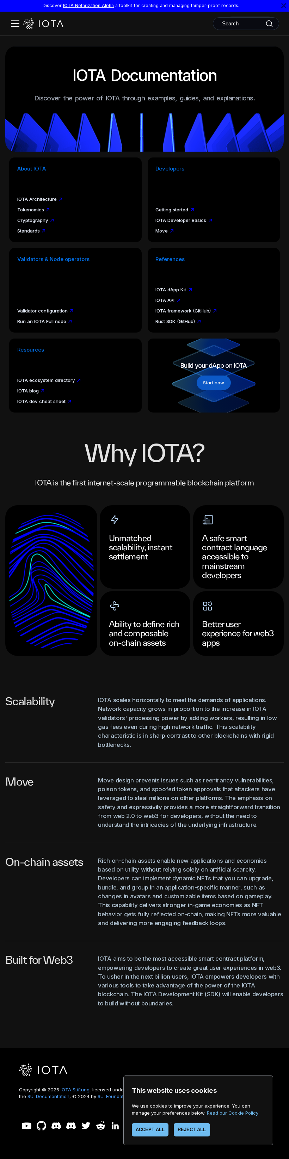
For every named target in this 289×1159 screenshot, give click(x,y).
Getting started (171, 209)
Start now (213, 382)
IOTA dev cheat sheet (41, 401)
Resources (30, 350)
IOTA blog (28, 390)
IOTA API (164, 300)
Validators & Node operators (53, 259)
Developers (169, 169)
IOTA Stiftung (75, 1089)
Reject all (192, 1129)
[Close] (283, 6)
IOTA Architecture (37, 199)
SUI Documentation (48, 1096)
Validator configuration (42, 311)
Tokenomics (30, 209)
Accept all (150, 1129)
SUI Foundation (114, 1096)
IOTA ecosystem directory (46, 380)
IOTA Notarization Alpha (88, 5)
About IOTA (31, 169)
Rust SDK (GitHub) (175, 321)
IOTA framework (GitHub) (183, 311)
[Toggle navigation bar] (15, 23)
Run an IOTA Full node (41, 321)
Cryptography (32, 220)
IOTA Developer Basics (180, 220)
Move (161, 231)
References (170, 259)
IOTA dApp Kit (170, 289)
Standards (28, 231)
